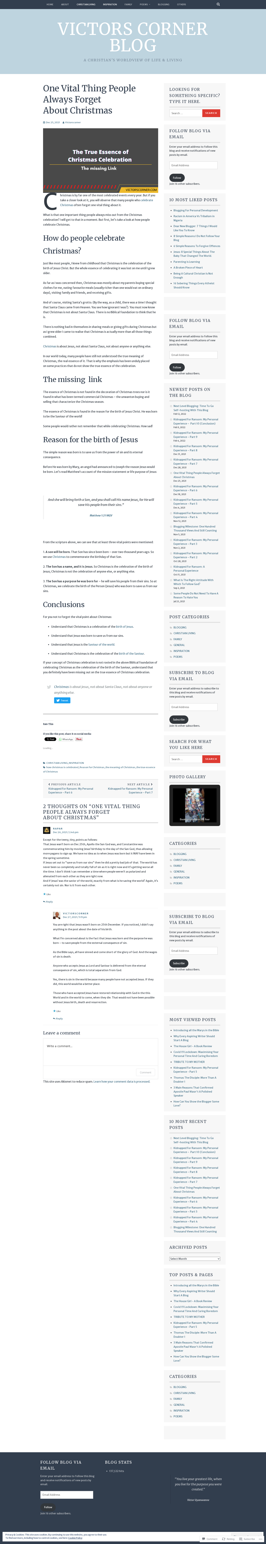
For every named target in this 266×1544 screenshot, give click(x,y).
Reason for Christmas (92, 767)
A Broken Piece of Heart (188, 267)
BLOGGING (163, 4)
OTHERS (181, 4)
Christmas (50, 346)
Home (50, 4)
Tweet (64, 700)
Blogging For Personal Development (196, 210)
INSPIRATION (110, 4)
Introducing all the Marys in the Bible (196, 1030)
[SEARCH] (218, 4)
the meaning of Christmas (120, 767)
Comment (145, 1072)
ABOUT (65, 4)
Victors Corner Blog (133, 37)
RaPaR (58, 828)
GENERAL (179, 645)
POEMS (144, 4)
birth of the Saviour (131, 653)
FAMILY (128, 4)
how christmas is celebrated (62, 767)
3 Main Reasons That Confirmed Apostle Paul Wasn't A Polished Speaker (193, 1091)
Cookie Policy (75, 1538)
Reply (49, 901)
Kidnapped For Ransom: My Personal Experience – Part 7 (130, 788)
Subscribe (179, 719)
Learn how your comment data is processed (121, 1081)
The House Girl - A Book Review (193, 1046)
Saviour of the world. (101, 644)
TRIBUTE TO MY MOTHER (189, 1062)
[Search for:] (186, 113)
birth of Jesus (124, 626)
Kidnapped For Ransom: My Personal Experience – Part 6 (70, 788)
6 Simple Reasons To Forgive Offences (197, 246)
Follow (177, 177)
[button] (186, 812)
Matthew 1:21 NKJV (101, 515)
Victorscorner (73, 122)
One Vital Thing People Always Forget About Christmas (89, 99)
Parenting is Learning (187, 261)
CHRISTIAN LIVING (86, 4)
